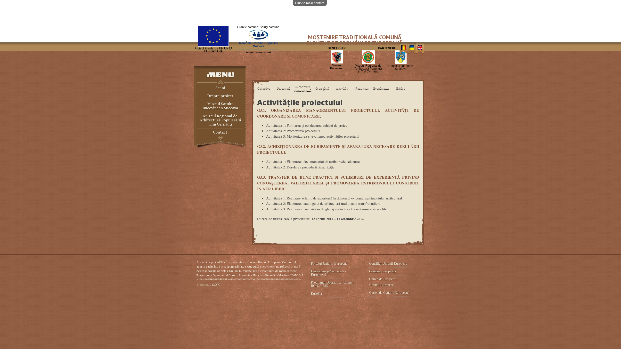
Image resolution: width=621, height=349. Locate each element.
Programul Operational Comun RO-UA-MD (332, 284)
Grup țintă (322, 88)
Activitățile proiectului (300, 102)
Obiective (263, 88)
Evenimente (381, 88)
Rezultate (362, 88)
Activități (342, 88)
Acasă (220, 88)
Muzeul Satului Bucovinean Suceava (220, 106)
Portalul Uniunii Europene (329, 263)
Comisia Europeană (382, 271)
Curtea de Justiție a (382, 279)
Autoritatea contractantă (302, 88)
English (420, 48)
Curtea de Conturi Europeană (389, 292)
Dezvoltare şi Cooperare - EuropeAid (328, 273)
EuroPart (317, 293)
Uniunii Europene (381, 285)
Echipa (400, 88)
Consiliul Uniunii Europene (388, 263)
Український (412, 48)
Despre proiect (220, 96)
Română (403, 48)
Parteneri (283, 88)
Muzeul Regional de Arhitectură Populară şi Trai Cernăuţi (220, 120)
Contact (220, 132)
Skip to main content (309, 2)
